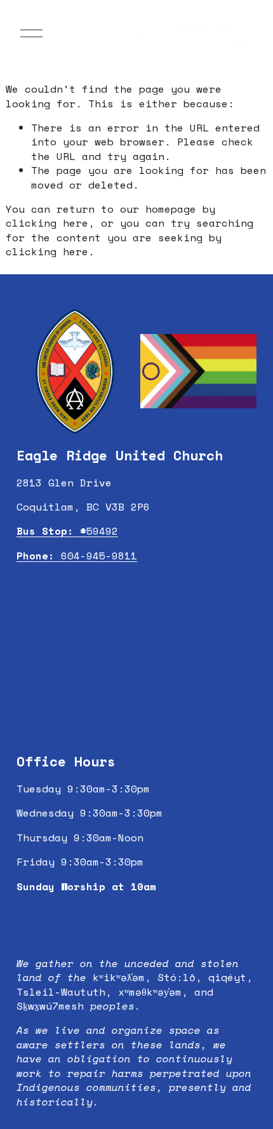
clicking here (47, 222)
